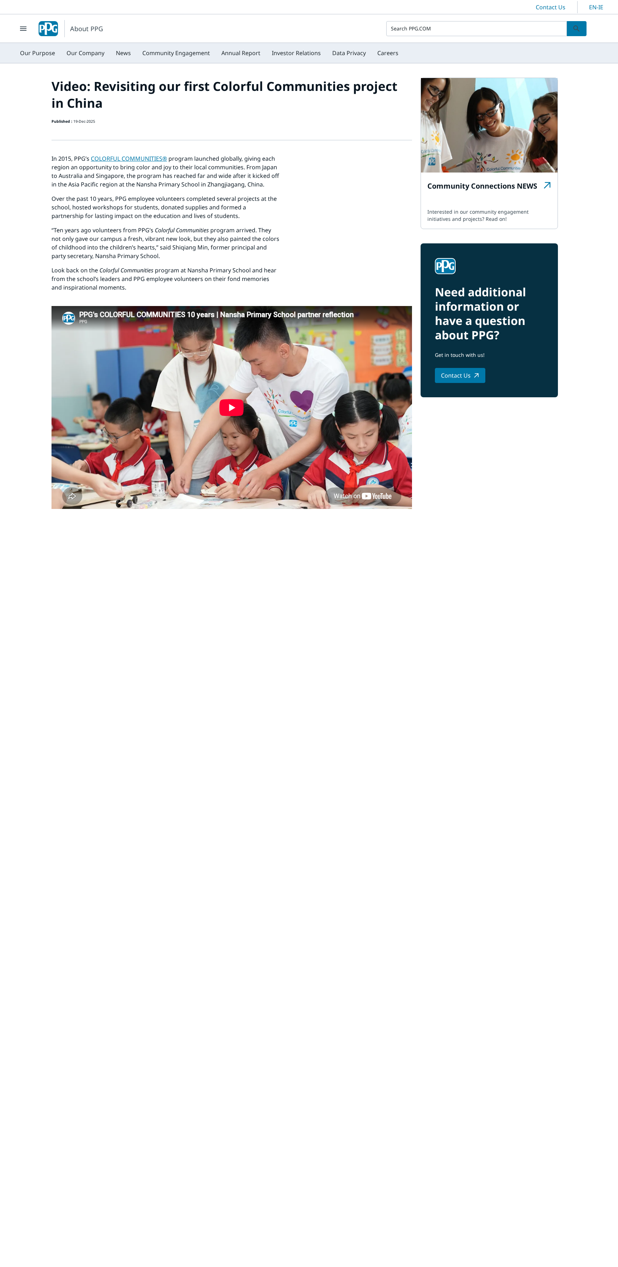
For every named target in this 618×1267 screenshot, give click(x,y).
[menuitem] (37, 53)
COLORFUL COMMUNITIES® (129, 158)
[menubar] (209, 53)
